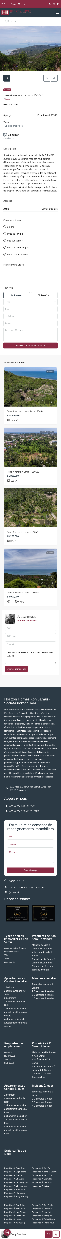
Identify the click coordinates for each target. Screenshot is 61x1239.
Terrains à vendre (40, 970)
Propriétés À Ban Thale (42, 1205)
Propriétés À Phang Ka (42, 1216)
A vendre (7, 90)
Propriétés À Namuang (14, 1223)
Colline (10, 227)
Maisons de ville (11, 951)
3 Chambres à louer (42, 1102)
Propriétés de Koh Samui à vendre (44, 937)
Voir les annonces (27, 620)
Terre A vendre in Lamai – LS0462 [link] (23, 471)
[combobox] (30, 302)
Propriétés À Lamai (12, 1219)
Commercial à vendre (42, 966)
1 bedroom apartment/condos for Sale (14, 991)
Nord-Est (8, 1052)
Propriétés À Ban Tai (41, 1168)
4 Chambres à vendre (43, 998)
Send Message (30, 870)
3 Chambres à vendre (43, 995)
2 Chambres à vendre (43, 991)
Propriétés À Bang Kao (14, 1208)
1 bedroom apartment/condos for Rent (14, 1098)
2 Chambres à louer (42, 1099)
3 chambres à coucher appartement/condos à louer (15, 1119)
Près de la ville (15, 234)
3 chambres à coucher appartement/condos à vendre (15, 1012)
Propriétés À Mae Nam (14, 1189)
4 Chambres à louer (42, 1106)
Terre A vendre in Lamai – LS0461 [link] (23, 532)
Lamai (7, 99)
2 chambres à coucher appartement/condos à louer (15, 1109)
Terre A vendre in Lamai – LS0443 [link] (23, 592)
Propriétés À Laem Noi (42, 1179)
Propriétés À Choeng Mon (16, 1186)
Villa (6, 955)
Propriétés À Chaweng (14, 1179)
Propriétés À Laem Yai (42, 1182)
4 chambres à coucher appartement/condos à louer (15, 1130)
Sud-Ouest (9, 1063)
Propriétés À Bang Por (42, 1175)
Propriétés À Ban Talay (14, 1205)
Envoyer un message (16, 669)
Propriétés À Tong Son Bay (16, 1196)
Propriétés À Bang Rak (14, 1168)
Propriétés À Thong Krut (43, 1223)
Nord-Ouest (9, 1056)
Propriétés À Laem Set (14, 1216)
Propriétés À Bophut (13, 1175)
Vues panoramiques (17, 254)
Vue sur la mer (15, 240)
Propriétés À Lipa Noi (41, 1212)
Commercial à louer (42, 1073)
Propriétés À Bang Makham (44, 1172)
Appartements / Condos (15, 948)
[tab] (6, 78)
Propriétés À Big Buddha (15, 1172)
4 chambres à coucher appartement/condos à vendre (15, 1022)
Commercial (9, 962)
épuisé (51, 432)
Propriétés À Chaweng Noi (16, 1182)
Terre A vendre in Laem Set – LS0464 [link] (25, 411)
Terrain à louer (39, 1077)
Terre (6, 122)
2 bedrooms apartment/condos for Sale (14, 1001)
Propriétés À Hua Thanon (15, 1212)
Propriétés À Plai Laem (14, 1193)
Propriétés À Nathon (41, 1186)
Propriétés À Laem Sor (42, 1208)
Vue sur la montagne (18, 247)
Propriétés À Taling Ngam (43, 1219)
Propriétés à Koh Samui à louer (43, 1045)
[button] (57, 12)
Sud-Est (7, 1059)
